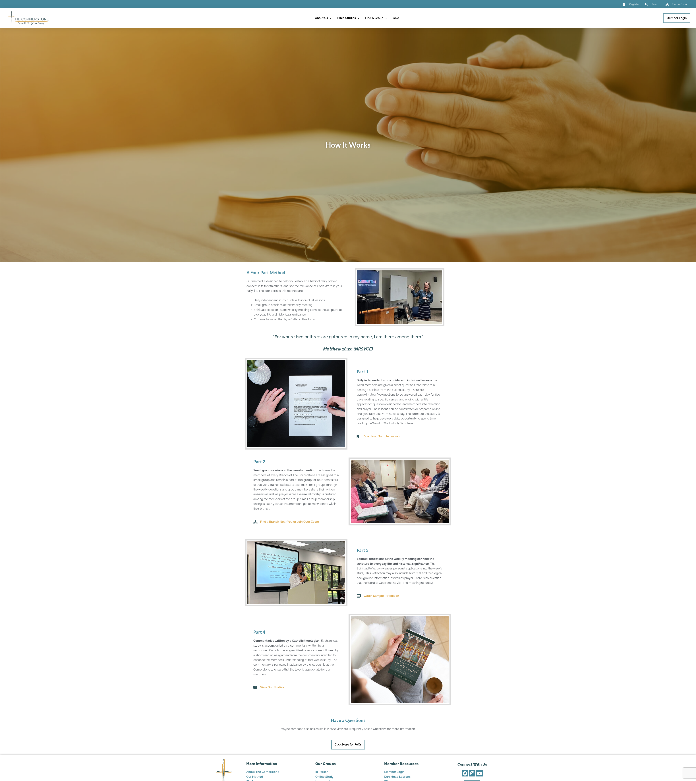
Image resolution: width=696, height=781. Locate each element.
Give (396, 18)
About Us (321, 18)
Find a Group (374, 18)
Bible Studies (346, 18)
